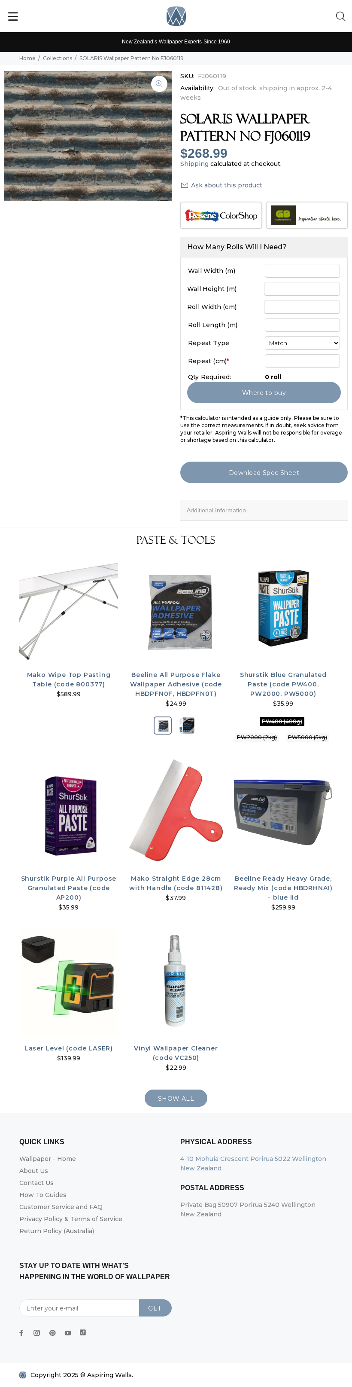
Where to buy (264, 393)
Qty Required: (209, 377)
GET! (155, 1308)
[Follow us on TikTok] (83, 1331)
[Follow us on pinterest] (52, 1333)
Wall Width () (211, 270)
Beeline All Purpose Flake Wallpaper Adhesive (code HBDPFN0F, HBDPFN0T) (176, 684)
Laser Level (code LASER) (68, 1048)
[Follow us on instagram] (36, 1333)
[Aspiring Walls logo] (176, 16)
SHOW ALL (176, 1098)
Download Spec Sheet (264, 473)
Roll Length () (212, 324)
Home (27, 58)
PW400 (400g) (282, 721)
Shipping (194, 164)
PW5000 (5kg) (307, 737)
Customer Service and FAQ (61, 1207)
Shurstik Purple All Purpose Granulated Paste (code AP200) (69, 888)
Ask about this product (226, 185)
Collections (57, 58)
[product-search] (342, 16)
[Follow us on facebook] (21, 1333)
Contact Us (36, 1183)
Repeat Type (208, 343)
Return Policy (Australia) (56, 1231)
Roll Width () (212, 306)
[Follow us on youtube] (67, 1333)
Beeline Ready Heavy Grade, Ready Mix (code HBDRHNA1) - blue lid (283, 888)
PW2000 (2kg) (257, 737)
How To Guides (43, 1195)
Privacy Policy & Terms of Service (70, 1219)
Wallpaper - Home (47, 1159)
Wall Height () (212, 288)
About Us (33, 1171)
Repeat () (208, 361)
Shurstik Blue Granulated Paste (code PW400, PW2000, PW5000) (283, 684)
